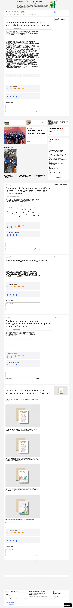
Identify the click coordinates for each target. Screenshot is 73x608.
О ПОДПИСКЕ (30, 14)
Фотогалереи (27, 576)
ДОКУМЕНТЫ (45, 576)
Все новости (58, 177)
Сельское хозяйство (10, 19)
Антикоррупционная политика (9, 602)
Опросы (17, 14)
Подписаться (67, 605)
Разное (51, 576)
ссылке (32, 519)
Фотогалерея (12, 14)
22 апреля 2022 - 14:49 (8, 196)
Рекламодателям (23, 14)
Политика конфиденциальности (10, 604)
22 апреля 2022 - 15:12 (8, 28)
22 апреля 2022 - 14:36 (8, 329)
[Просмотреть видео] (10, 161)
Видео (35, 14)
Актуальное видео (38, 576)
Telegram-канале (10, 75)
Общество (8, 184)
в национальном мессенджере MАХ (31, 75)
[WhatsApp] (16, 97)
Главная (7, 14)
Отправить (37, 111)
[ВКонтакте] (7, 97)
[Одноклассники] (10, 97)
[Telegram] (13, 97)
